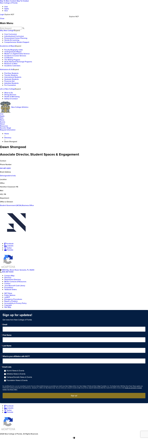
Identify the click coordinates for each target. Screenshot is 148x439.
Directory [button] (7, 137)
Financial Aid (9, 81)
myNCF (7, 297)
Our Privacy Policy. (12, 389)
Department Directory (12, 279)
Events (2, 122)
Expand (17, 30)
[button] (74, 224)
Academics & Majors (7, 46)
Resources (4, 126)
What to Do (8, 92)
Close (2, 18)
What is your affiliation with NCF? (16, 356)
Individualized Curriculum (14, 36)
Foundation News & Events (17, 380)
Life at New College (7, 89)
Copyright (8, 305)
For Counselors (10, 85)
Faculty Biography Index (13, 49)
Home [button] (6, 133)
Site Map (7, 307)
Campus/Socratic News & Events (19, 377)
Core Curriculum (10, 34)
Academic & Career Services (15, 55)
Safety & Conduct (11, 98)
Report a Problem (11, 301)
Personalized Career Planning (15, 38)
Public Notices (9, 295)
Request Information (7, 130)
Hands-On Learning (11, 40)
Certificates (8, 57)
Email (5, 324)
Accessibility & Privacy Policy (15, 303)
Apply (6, 8)
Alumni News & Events (15, 370)
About (2, 124)
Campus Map (9, 275)
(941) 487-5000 (7, 272)
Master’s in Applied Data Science (17, 53)
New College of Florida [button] (9, 3)
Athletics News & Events (16, 374)
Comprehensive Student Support (16, 42)
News (2, 120)
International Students (12, 77)
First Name (7, 335)
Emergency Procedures (13, 299)
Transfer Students (11, 75)
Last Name (7, 346)
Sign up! (74, 395)
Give (6, 10)
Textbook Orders (10, 289)
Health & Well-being (12, 96)
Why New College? (7, 30)
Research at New (10, 63)
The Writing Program (12, 59)
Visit (6, 6)
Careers (7, 283)
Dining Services (10, 94)
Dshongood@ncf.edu (8, 175)
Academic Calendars (12, 65)
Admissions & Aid (6, 69)
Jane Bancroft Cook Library (14, 285)
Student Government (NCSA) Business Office (17, 205)
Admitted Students (11, 83)
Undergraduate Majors (12, 51)
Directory (7, 277)
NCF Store (8, 293)
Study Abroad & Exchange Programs (18, 61)
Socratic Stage (5, 128)
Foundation (8, 287)
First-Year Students (11, 73)
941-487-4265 (5, 168)
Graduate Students (11, 79)
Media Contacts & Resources (15, 281)
